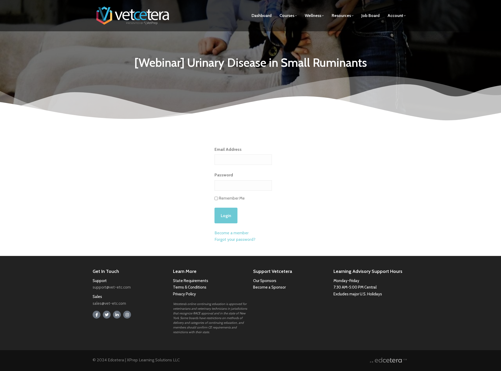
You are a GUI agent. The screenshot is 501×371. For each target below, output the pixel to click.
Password (223, 174)
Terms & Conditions (190, 287)
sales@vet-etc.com (109, 303)
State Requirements (190, 280)
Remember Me (232, 198)
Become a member (231, 232)
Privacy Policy (184, 294)
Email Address (228, 149)
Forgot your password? (234, 239)
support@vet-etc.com (112, 287)
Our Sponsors (264, 280)
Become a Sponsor (269, 287)
